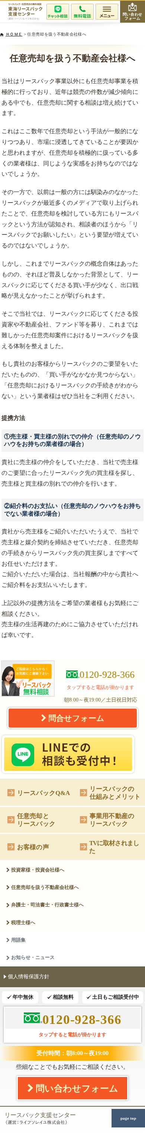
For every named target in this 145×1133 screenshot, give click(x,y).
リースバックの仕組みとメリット (115, 792)
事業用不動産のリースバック (112, 819)
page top (128, 1118)
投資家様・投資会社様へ (37, 870)
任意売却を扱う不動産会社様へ (45, 887)
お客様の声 (33, 847)
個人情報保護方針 (28, 976)
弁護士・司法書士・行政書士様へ (47, 904)
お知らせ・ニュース (33, 957)
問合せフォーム (76, 718)
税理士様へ (23, 922)
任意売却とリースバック (36, 819)
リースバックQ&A (43, 793)
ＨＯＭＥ (14, 34)
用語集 (18, 940)
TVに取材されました (114, 846)
